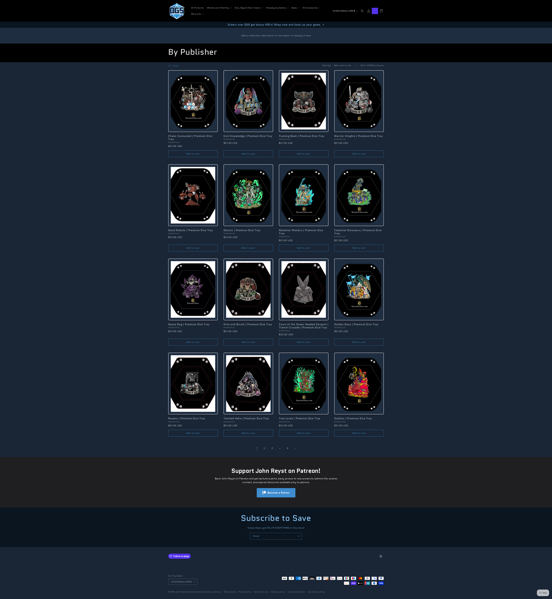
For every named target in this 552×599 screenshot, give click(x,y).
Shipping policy (278, 592)
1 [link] (256, 448)
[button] (219, 8)
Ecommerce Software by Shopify (206, 592)
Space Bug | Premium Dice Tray (188, 324)
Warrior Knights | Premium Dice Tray (358, 136)
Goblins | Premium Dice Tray (353, 418)
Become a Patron (278, 492)
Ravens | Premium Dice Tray (186, 418)
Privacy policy (245, 592)
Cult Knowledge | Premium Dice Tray (248, 136)
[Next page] (295, 448)
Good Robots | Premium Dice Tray (190, 230)
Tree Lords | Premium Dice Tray (299, 418)
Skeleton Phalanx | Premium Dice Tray (301, 232)
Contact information (296, 592)
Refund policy (230, 592)
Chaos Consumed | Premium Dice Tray (190, 137)
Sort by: (327, 65)
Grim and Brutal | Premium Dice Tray (248, 324)
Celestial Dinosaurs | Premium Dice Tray (358, 232)
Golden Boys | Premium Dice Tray (356, 324)
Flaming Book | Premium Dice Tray (301, 136)
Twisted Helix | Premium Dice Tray (246, 418)
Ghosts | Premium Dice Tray (242, 230)
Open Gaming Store (184, 592)
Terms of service (261, 592)
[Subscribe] (298, 536)
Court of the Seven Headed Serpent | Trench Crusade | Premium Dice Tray (303, 326)
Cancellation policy (316, 592)
